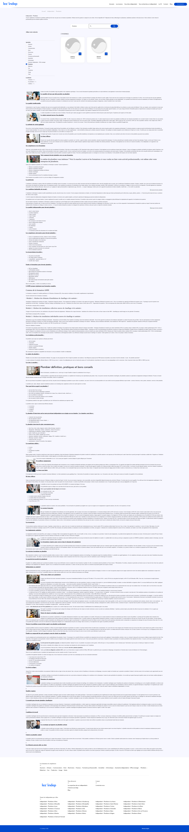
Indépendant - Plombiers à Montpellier (78, 804)
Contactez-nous (100, 785)
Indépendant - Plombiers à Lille (76, 808)
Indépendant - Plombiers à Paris (48, 801)
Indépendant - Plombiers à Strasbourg (78, 801)
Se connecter (180, 4)
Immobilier (101, 768)
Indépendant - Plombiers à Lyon (48, 806)
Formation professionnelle (89, 768)
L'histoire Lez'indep (73, 787)
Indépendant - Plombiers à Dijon (104, 811)
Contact (165, 4)
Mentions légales (145, 828)
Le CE (160, 4)
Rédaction (43, 770)
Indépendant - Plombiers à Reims (77, 813)
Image (60, 770)
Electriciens (71, 768)
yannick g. (72, 56)
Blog (171, 4)
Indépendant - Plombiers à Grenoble (106, 808)
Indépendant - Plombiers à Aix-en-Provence (136, 811)
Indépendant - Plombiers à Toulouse (50, 808)
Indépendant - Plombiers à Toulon (105, 806)
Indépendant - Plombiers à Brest (132, 813)
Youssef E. (99, 56)
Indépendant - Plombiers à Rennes (77, 811)
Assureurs (42, 768)
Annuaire (111, 4)
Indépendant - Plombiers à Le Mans (133, 806)
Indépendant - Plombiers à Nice (48, 811)
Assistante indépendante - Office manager (127, 768)
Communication (57, 768)
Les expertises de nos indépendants (77, 785)
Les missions (119, 4)
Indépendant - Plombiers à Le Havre (105, 801)
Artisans (49, 768)
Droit (65, 768)
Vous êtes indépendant (130, 4)
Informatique (109, 768)
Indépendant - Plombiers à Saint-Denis (134, 804)
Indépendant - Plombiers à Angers (105, 813)
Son (48, 770)
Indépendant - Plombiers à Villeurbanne (134, 801)
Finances (78, 768)
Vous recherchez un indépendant (148, 4)
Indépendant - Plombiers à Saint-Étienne (107, 804)
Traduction (54, 770)
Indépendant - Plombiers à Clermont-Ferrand (52, 816)
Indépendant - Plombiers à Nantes (49, 813)
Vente (65, 770)
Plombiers (143, 768)
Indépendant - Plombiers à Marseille (50, 804)
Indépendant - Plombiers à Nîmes (133, 808)
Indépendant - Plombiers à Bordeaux (78, 806)
